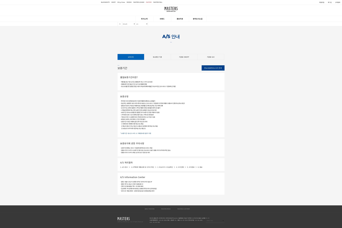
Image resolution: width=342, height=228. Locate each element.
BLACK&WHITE (105, 2)
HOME (120, 24)
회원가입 (321, 2)
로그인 (330, 2)
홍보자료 (180, 19)
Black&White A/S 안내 (213, 68)
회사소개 (144, 19)
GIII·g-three (121, 2)
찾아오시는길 (198, 19)
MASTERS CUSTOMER (184, 209)
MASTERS (149, 2)
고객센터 (337, 2)
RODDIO (129, 2)
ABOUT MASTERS (149, 209)
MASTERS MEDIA (166, 209)
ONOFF (113, 2)
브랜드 (162, 19)
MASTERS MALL (157, 2)
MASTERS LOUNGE (138, 2)
